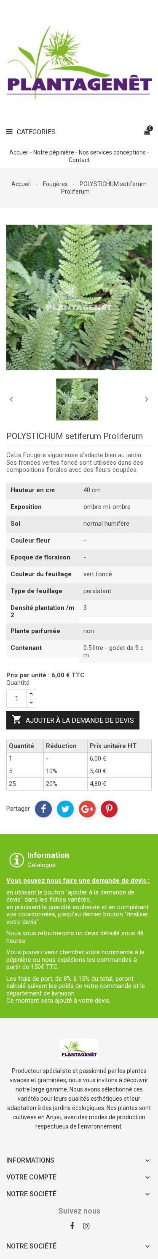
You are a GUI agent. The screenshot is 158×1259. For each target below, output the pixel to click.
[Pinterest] (109, 809)
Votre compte (31, 1177)
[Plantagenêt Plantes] (79, 1048)
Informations (30, 1160)
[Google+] (87, 809)
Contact (79, 160)
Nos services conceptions (112, 152)
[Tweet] (65, 809)
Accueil (19, 152)
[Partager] (43, 809)
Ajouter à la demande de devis (73, 719)
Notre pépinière (53, 152)
